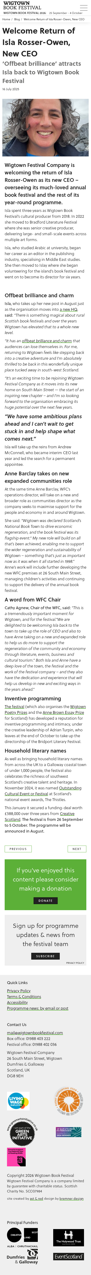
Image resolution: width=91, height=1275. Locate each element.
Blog (17, 19)
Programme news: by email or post (37, 1008)
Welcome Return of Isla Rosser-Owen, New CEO (54, 19)
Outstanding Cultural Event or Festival (43, 791)
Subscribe (45, 956)
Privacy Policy (75, 962)
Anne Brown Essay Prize (63, 712)
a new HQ (68, 309)
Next (77, 849)
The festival (14, 706)
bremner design (72, 1198)
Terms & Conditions (24, 996)
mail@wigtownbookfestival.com (35, 1033)
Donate (45, 901)
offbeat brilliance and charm (47, 341)
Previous (18, 849)
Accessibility (17, 1002)
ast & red (36, 1198)
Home (6, 19)
